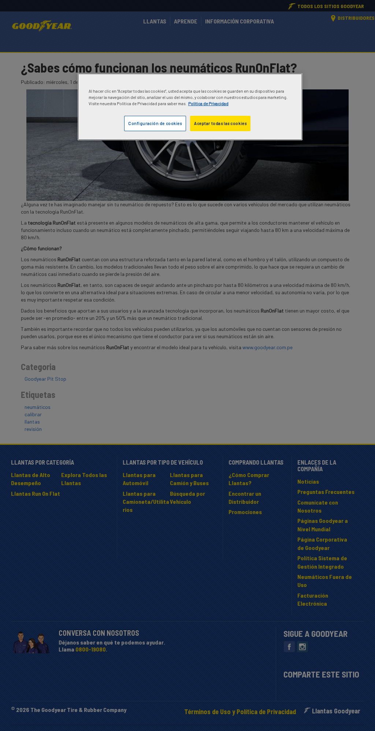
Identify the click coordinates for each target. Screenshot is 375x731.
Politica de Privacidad (208, 103)
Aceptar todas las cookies (220, 123)
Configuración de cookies (155, 123)
